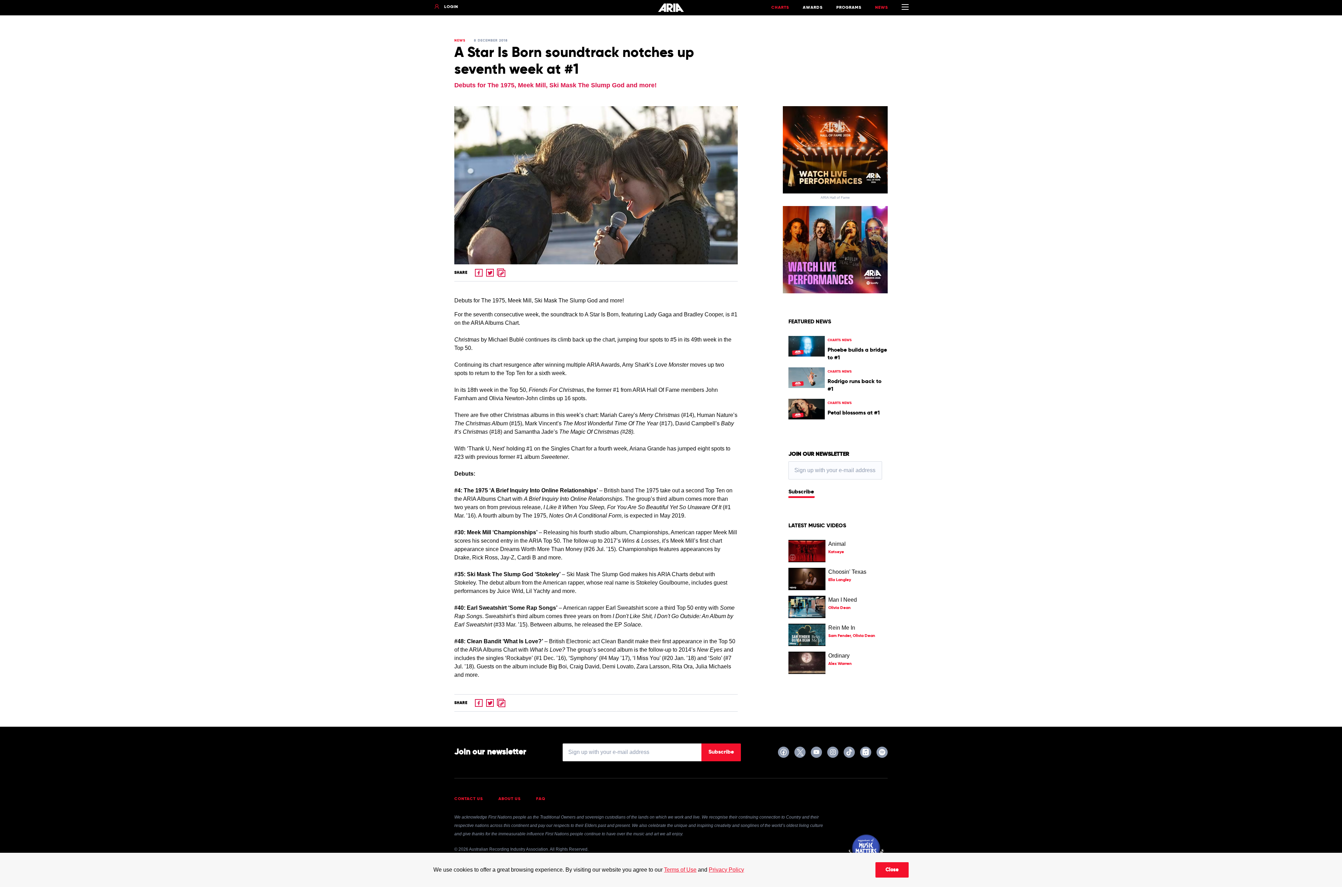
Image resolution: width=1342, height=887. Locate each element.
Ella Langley (839, 580)
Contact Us (468, 799)
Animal (837, 544)
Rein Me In (841, 628)
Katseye (836, 552)
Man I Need (842, 600)
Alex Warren (840, 664)
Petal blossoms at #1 (854, 413)
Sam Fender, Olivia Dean (851, 636)
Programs (848, 8)
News (881, 8)
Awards (813, 8)
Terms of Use (680, 870)
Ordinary (839, 656)
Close (892, 869)
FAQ (541, 799)
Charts (780, 8)
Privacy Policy (726, 870)
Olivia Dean (839, 608)
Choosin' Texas (847, 572)
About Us (509, 799)
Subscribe (801, 492)
